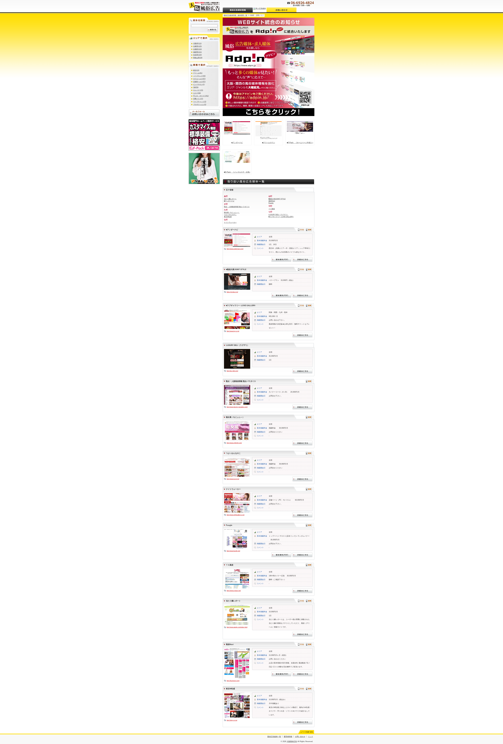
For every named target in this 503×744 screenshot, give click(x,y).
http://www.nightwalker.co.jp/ (235, 515)
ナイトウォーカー (230, 222)
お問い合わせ (300, 737)
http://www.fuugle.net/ (233, 551)
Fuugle (271, 203)
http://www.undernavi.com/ (235, 249)
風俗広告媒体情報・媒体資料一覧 (235, 15)
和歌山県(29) (197, 58)
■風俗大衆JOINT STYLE (277, 199)
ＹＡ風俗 (272, 209)
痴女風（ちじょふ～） (232, 212)
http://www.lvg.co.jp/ (233, 331)
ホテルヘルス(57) (199, 79)
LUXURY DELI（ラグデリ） (278, 215)
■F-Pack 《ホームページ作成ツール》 (300, 143)
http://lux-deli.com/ (232, 371)
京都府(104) (197, 49)
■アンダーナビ (237, 143)
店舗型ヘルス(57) (199, 82)
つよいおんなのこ (230, 215)
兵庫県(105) (197, 46)
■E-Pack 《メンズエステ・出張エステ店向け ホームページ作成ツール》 (237, 172)
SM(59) (195, 87)
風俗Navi (272, 201)
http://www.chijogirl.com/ (234, 443)
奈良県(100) (197, 55)
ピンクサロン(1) (199, 84)
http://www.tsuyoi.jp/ (233, 479)
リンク (310, 737)
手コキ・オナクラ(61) (201, 96)
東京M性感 (228, 217)
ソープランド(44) (199, 76)
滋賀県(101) (197, 52)
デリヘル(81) (197, 73)
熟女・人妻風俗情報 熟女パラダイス (237, 207)
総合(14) (196, 70)
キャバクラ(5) (198, 90)
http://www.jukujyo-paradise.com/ (237, 407)
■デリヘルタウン (268, 143)
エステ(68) (197, 93)
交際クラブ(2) (198, 99)
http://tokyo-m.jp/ (232, 720)
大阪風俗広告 (292, 741)
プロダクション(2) (199, 104)
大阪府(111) (197, 43)
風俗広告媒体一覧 (274, 737)
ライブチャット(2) (199, 102)
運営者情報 (288, 737)
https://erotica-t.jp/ (232, 292)
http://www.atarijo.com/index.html (237, 627)
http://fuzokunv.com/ (233, 680)
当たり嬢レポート (230, 199)
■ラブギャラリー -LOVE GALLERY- (281, 217)
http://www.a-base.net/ (234, 590)
